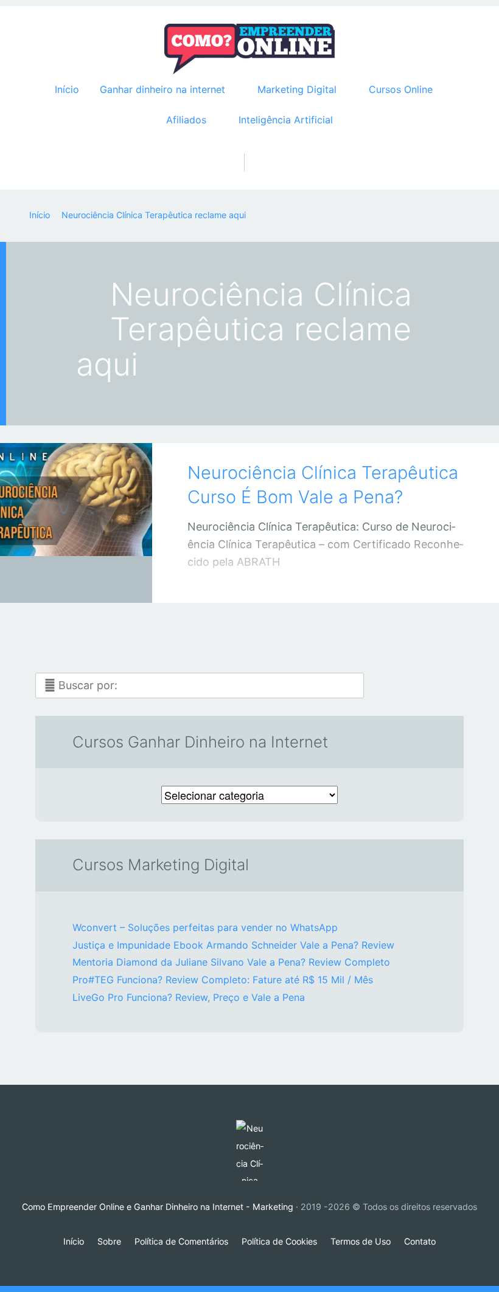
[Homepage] (249, 49)
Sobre (109, 1241)
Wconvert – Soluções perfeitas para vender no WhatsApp (205, 927)
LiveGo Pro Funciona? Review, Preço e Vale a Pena (188, 997)
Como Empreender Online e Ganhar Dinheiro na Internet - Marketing (157, 1206)
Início (67, 89)
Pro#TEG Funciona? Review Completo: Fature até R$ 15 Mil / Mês (222, 980)
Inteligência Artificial (286, 120)
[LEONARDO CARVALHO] (91, 579)
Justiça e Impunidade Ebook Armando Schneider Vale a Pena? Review (233, 945)
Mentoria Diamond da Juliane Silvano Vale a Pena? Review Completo (231, 962)
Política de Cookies (279, 1241)
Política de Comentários (181, 1241)
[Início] (249, 1150)
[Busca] (250, 150)
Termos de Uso (360, 1241)
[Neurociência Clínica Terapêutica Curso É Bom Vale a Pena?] (76, 506)
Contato (420, 1241)
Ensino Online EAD (64, 582)
